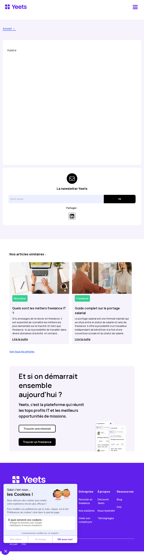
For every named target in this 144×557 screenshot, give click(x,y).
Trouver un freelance (37, 442)
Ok (119, 198)
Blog (119, 499)
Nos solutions (87, 510)
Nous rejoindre (106, 510)
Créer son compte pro (85, 520)
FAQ (119, 507)
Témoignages (106, 518)
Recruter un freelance (86, 501)
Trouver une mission (37, 429)
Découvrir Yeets (103, 501)
